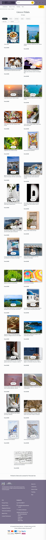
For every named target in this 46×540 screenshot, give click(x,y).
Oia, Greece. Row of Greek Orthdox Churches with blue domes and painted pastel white (32, 309)
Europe (9, 9)
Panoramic (28, 18)
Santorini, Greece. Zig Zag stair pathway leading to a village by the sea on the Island (12, 335)
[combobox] (24, 3)
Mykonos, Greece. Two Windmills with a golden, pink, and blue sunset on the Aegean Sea (32, 71)
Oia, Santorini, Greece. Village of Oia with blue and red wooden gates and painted (13, 231)
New (23, 6)
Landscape (16, 18)
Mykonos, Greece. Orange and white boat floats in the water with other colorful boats (12, 176)
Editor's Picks (12, 6)
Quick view (13, 40)
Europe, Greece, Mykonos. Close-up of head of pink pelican (32, 388)
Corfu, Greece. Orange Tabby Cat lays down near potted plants (32, 125)
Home (6, 9)
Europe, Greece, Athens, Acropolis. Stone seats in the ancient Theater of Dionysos (32, 414)
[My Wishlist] (36, 2)
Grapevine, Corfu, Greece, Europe (10, 150)
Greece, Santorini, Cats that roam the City (12, 70)
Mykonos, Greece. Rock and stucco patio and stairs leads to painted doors (13, 204)
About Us (33, 484)
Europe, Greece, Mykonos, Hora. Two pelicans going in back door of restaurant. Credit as (13, 361)
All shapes (5, 18)
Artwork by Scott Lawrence (29, 150)
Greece (12, 9)
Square (22, 18)
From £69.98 (6, 47)
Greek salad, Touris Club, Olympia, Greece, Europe (12, 125)
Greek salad (6, 44)
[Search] (32, 2)
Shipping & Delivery (6, 508)
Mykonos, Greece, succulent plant (10, 283)
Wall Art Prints (2, 9)
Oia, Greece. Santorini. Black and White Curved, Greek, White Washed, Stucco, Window (31, 204)
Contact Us (19, 500)
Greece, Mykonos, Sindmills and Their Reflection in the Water (31, 257)
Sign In (41, 6)
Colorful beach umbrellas (29, 283)
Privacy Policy (5, 502)
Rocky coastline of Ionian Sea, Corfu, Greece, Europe (33, 99)
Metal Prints (4, 513)
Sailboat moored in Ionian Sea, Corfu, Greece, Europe (33, 45)
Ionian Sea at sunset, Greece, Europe (11, 98)
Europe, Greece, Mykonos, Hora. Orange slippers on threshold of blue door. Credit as (32, 361)
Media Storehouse (27, 528)
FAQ (3, 500)
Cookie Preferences (6, 516)
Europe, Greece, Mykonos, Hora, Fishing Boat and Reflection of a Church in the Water (13, 257)
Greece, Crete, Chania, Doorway (30, 230)
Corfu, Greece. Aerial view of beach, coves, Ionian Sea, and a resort (32, 335)
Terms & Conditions (6, 510)
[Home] (8, 2)
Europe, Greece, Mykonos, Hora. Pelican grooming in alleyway (12, 414)
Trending (18, 6)
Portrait (10, 18)
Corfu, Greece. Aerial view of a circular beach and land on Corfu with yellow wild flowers (13, 309)
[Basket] (39, 2)
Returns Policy (5, 505)
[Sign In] (42, 2)
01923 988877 (21, 502)
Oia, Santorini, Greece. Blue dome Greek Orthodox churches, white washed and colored (31, 177)
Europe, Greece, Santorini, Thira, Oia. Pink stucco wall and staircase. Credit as (12, 388)
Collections (5, 6)
